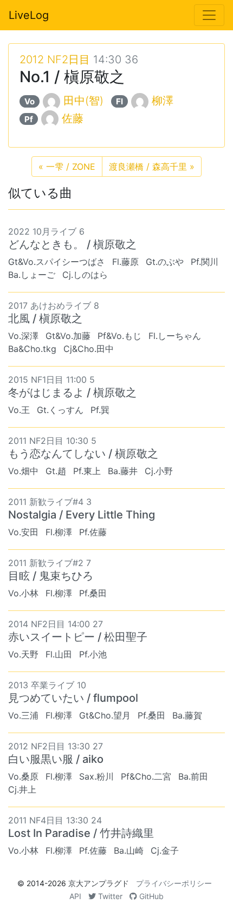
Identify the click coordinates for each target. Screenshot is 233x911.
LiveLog (29, 15)
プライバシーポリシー (174, 883)
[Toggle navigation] (209, 15)
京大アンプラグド (98, 883)
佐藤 (72, 118)
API (75, 896)
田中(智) (83, 100)
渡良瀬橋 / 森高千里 (152, 166)
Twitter (109, 896)
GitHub (150, 896)
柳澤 (162, 100)
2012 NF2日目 (55, 59)
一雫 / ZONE (66, 166)
